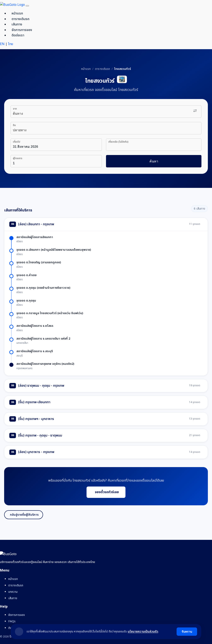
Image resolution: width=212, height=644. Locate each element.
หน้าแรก (17, 13)
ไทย (10, 44)
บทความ (13, 592)
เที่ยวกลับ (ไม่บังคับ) (118, 142)
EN (2, 44)
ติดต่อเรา (18, 35)
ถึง (14, 125)
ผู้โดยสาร (17, 158)
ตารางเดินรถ (20, 19)
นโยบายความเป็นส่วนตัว (143, 631)
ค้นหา (153, 161)
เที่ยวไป (16, 142)
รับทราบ (187, 631)
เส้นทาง (17, 24)
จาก (15, 109)
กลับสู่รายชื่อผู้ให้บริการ (24, 515)
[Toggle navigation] (27, 5)
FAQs (12, 621)
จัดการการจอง (22, 29)
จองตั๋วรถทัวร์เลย (107, 492)
